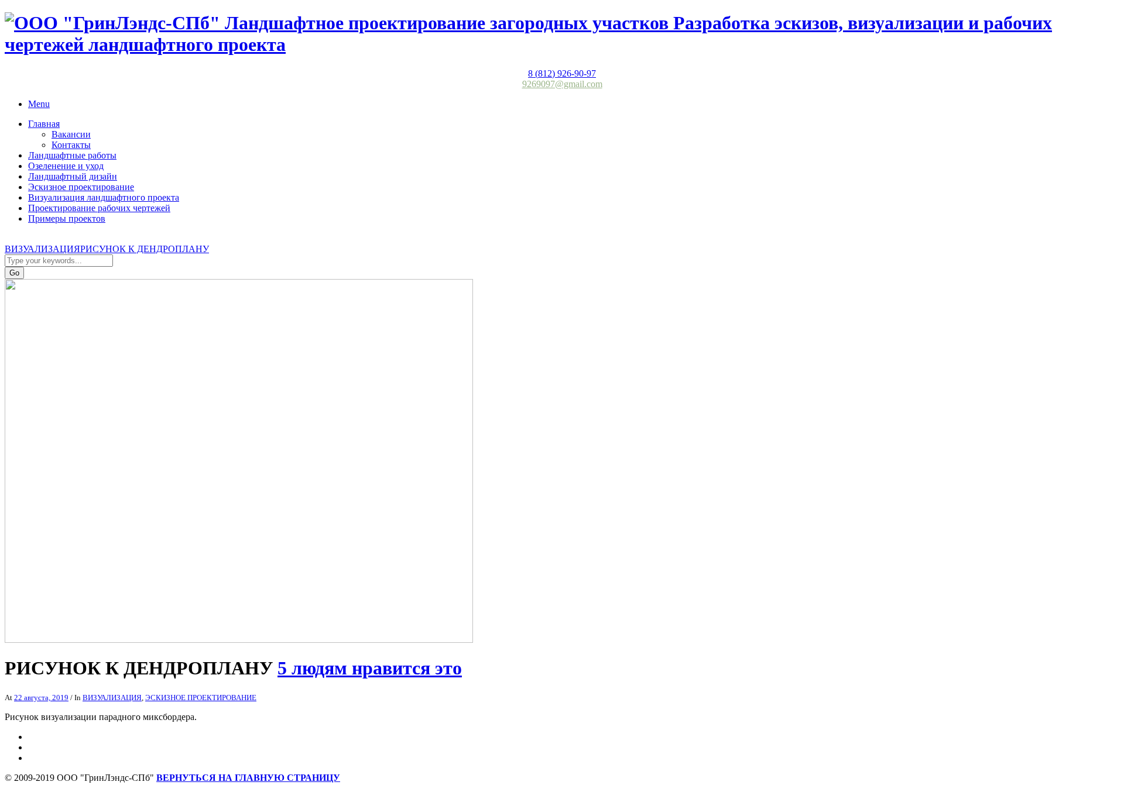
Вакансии (71, 134)
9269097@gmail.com (562, 84)
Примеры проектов (66, 218)
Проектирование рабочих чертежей (99, 208)
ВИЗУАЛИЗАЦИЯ (42, 249)
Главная (44, 124)
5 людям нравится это (369, 668)
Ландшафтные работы (72, 155)
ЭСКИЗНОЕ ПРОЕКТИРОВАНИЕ (200, 697)
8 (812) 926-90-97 (562, 73)
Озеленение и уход (66, 166)
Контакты (71, 145)
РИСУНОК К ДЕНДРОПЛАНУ (144, 249)
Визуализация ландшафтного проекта (103, 197)
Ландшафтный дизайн (72, 176)
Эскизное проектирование (81, 187)
